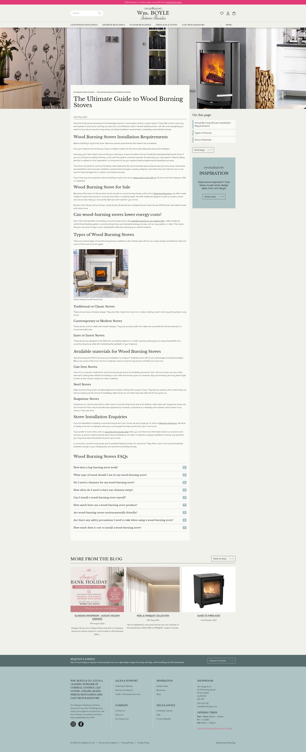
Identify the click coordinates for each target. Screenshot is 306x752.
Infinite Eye (230, 742)
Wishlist (222, 13)
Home (153, 13)
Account (228, 13)
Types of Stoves (203, 132)
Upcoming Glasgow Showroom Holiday (214, 728)
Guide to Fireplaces (208, 601)
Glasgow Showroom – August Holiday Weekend (97, 601)
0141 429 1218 (202, 703)
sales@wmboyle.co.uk (207, 706)
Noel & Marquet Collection (153, 601)
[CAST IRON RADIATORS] (193, 25)
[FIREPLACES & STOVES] (166, 25)
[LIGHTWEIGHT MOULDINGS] (84, 25)
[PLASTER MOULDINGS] (140, 25)
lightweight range (174, 2)
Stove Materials (202, 139)
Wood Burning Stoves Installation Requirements (212, 124)
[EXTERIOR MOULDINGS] (113, 25)
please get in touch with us (144, 177)
